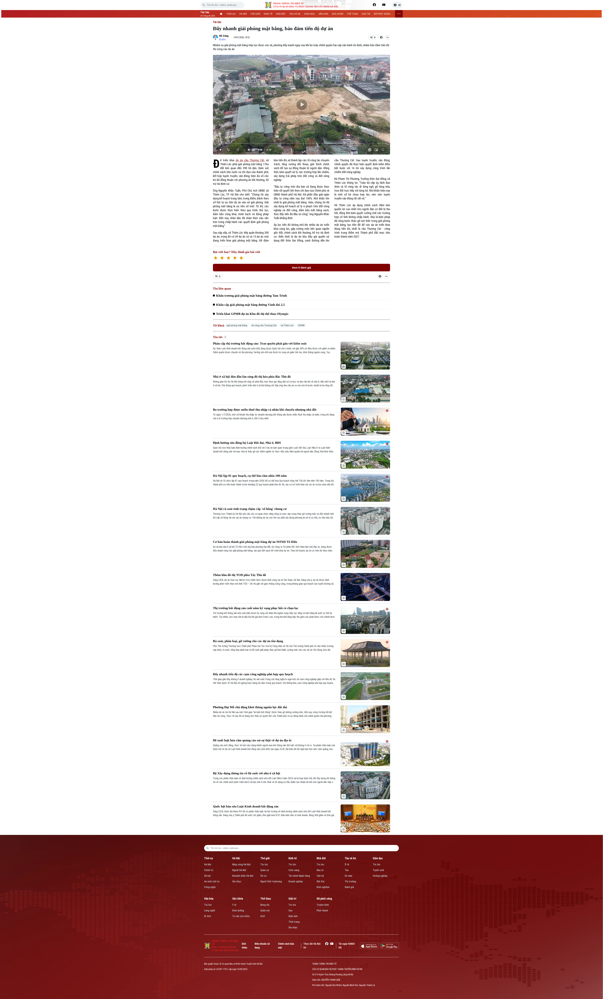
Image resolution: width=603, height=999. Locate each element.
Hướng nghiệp (380, 875)
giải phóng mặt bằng (237, 325)
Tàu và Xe (350, 858)
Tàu (347, 870)
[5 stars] (241, 258)
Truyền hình (323, 904)
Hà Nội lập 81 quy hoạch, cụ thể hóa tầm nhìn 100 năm (250, 475)
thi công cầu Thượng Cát (264, 325)
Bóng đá (264, 904)
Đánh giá (349, 887)
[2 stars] (222, 258)
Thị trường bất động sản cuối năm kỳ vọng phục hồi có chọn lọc (255, 608)
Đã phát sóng (324, 898)
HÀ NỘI (243, 14)
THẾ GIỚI (255, 14)
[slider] (301, 143)
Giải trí (292, 898)
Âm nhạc (292, 927)
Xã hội (207, 875)
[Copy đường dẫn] (387, 37)
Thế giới (265, 858)
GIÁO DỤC (309, 14)
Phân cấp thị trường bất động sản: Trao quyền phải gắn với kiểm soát (260, 343)
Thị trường (350, 881)
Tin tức (217, 22)
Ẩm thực (236, 881)
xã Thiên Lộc (287, 325)
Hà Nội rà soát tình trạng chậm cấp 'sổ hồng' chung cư (250, 508)
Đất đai (320, 881)
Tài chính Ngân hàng (299, 875)
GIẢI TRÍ (366, 14)
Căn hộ (320, 875)
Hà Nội (207, 864)
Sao (290, 910)
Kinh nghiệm (323, 887)
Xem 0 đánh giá (301, 267)
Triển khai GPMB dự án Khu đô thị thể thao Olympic (252, 313)
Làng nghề (209, 910)
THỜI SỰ (231, 14)
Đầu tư (320, 870)
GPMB (301, 325)
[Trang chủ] (221, 14)
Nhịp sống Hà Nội (241, 864)
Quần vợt (265, 910)
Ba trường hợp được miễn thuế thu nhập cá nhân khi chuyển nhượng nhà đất (264, 409)
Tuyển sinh (378, 870)
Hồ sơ (263, 875)
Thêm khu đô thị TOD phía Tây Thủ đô (239, 575)
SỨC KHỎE (337, 14)
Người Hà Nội (239, 870)
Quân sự (264, 870)
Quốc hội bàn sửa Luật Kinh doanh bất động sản (245, 806)
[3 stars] (228, 258)
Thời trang (294, 921)
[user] (397, 5)
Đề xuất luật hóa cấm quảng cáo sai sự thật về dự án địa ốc (252, 740)
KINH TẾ (268, 14)
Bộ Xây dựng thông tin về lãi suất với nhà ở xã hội (246, 773)
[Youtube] (383, 4)
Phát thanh (322, 910)
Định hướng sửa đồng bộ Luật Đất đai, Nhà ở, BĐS (247, 442)
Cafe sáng (293, 870)
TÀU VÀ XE (294, 14)
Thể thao (265, 898)
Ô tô (347, 864)
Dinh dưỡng (238, 910)
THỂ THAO (352, 14)
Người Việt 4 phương (271, 881)
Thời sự (208, 858)
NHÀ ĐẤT (281, 14)
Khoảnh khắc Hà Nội (242, 875)
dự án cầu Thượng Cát (250, 160)
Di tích (207, 916)
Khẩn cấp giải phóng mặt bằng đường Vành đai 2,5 (250, 304)
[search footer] (207, 848)
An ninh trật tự (212, 881)
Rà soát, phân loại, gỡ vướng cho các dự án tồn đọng (248, 641)
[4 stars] (234, 258)
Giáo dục (378, 858)
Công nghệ (210, 887)
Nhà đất (321, 858)
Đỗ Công (223, 35)
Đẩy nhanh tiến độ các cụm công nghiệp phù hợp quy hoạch (253, 674)
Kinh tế (292, 858)
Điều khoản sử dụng (262, 945)
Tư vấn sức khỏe (241, 916)
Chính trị (208, 870)
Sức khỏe (237, 898)
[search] (203, 5)
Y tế (234, 904)
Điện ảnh (293, 916)
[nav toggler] (399, 14)
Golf (262, 916)
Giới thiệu (244, 945)
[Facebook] (374, 4)
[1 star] (215, 258)
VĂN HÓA (323, 14)
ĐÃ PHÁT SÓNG (382, 14)
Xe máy (348, 875)
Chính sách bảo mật (286, 945)
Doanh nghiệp (295, 881)
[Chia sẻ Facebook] (381, 37)
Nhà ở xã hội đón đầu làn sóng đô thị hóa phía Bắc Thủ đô (252, 376)
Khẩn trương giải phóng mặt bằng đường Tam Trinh (251, 295)
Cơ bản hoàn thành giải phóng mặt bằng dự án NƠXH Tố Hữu (255, 541)
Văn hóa (208, 898)
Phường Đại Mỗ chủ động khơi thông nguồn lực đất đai (250, 707)
